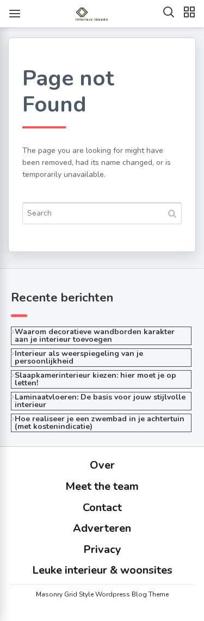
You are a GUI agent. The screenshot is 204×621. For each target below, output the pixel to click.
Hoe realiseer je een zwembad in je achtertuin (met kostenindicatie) (99, 423)
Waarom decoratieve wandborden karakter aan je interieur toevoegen (95, 336)
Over (102, 465)
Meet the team (102, 486)
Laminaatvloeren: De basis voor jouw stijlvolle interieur (100, 401)
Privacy (102, 549)
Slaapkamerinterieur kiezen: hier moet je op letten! (95, 379)
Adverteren (102, 528)
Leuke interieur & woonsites (102, 570)
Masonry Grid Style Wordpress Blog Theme (102, 594)
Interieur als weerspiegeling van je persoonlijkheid (79, 357)
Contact (102, 507)
